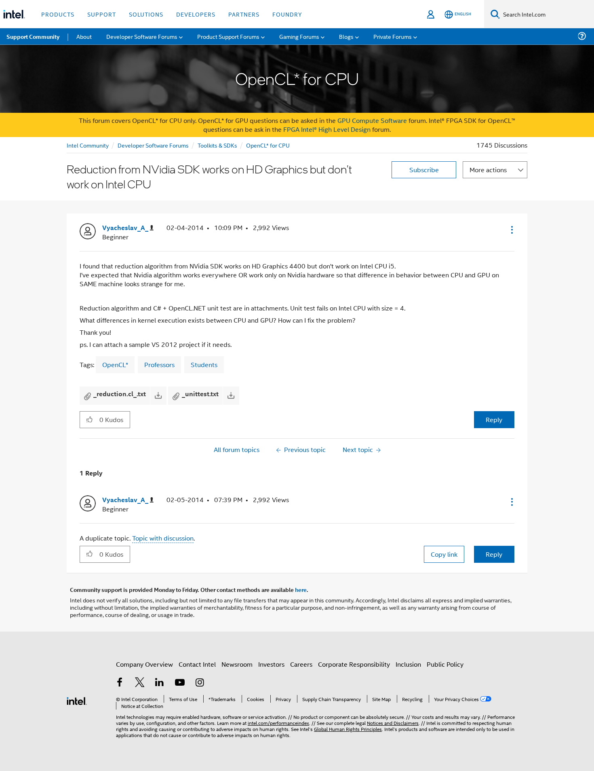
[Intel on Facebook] (119, 683)
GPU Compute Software (372, 120)
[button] (511, 230)
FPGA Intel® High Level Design (327, 129)
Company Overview (144, 664)
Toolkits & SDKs (217, 145)
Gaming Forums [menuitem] (299, 36)
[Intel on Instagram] (199, 683)
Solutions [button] (146, 14)
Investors (271, 664)
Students (204, 364)
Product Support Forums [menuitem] (228, 36)
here (301, 589)
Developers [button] (195, 14)
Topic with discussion (163, 538)
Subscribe (424, 169)
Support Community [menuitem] (32, 36)
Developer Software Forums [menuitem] (141, 36)
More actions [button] (488, 169)
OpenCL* (115, 364)
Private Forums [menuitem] (392, 36)
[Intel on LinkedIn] (159, 683)
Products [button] (57, 14)
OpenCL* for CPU (268, 145)
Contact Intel (197, 664)
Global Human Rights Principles (348, 729)
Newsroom (237, 664)
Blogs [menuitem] (346, 36)
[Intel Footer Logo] (77, 700)
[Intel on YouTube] (180, 683)
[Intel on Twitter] (140, 683)
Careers (301, 664)
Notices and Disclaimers (393, 723)
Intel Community (88, 145)
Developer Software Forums (153, 145)
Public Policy (445, 664)
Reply (494, 419)
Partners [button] (243, 14)
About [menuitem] (84, 36)
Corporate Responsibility (354, 664)
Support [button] (101, 14)
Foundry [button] (287, 14)
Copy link (444, 554)
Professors (159, 364)
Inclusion (408, 664)
